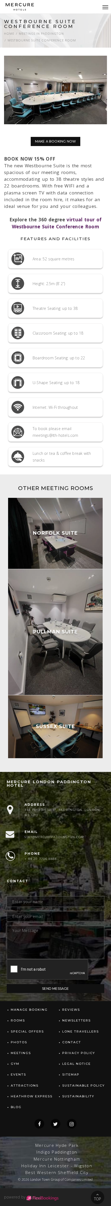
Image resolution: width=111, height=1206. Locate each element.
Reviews (71, 1010)
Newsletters (76, 1020)
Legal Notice (76, 1064)
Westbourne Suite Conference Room (42, 40)
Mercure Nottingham (57, 1159)
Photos (19, 1042)
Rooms (18, 1020)
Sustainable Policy (83, 1085)
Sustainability (78, 1096)
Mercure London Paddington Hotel (49, 783)
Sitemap (70, 1074)
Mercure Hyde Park (57, 1145)
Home (9, 33)
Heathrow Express (32, 1096)
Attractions (25, 1085)
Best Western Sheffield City (57, 1172)
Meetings (21, 1053)
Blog (16, 1107)
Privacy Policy (78, 1053)
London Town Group (45, 1179)
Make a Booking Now (55, 141)
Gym (15, 1064)
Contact (71, 1042)
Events (18, 1074)
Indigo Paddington (56, 1152)
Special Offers (27, 1031)
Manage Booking (29, 1010)
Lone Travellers (80, 1031)
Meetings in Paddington (41, 33)
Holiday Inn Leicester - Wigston (56, 1165)
